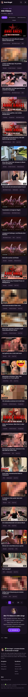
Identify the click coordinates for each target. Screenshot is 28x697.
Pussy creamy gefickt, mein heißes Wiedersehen (12, 113)
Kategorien (3, 669)
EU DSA (17, 673)
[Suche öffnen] (21, 2)
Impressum (17, 664)
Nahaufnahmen (20, 166)
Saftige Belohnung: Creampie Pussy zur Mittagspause (13, 281)
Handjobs (19, 68)
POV (23, 43)
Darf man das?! (6, 569)
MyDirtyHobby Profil (7, 679)
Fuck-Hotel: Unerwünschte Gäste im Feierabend (12, 474)
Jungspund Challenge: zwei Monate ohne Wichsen (13, 233)
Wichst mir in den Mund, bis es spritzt (12, 546)
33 (18, 602)
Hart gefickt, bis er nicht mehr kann (12, 353)
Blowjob (4, 68)
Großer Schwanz (6, 43)
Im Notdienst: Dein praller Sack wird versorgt (12, 498)
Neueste (4, 17)
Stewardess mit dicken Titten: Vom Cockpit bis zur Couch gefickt (12, 377)
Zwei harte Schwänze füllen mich (11, 305)
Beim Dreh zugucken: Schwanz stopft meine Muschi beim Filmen (12, 329)
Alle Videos (4, 666)
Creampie (5, 117)
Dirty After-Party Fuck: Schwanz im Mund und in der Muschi (13, 163)
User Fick (19, 142)
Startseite (3, 664)
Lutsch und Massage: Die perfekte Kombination (11, 64)
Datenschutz (18, 666)
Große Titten (5, 380)
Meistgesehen (12, 17)
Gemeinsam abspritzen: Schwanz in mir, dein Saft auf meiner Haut (13, 449)
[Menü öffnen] (25, 2)
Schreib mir (16, 630)
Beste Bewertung (21, 17)
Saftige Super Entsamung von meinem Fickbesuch (12, 592)
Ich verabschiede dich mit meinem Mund (13, 522)
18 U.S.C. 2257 (18, 669)
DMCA (16, 671)
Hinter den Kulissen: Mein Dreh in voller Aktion (13, 425)
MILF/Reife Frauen (16, 43)
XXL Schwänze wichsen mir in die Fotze (13, 401)
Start (2, 637)
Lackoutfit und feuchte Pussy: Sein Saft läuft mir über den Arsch (13, 138)
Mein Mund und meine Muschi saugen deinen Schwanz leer (13, 39)
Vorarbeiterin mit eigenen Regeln (11, 210)
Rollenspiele (15, 189)
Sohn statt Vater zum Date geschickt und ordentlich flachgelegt (13, 89)
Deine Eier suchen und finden (10, 257)
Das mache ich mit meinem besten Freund (14, 187)
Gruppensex (11, 117)
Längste (14, 20)
